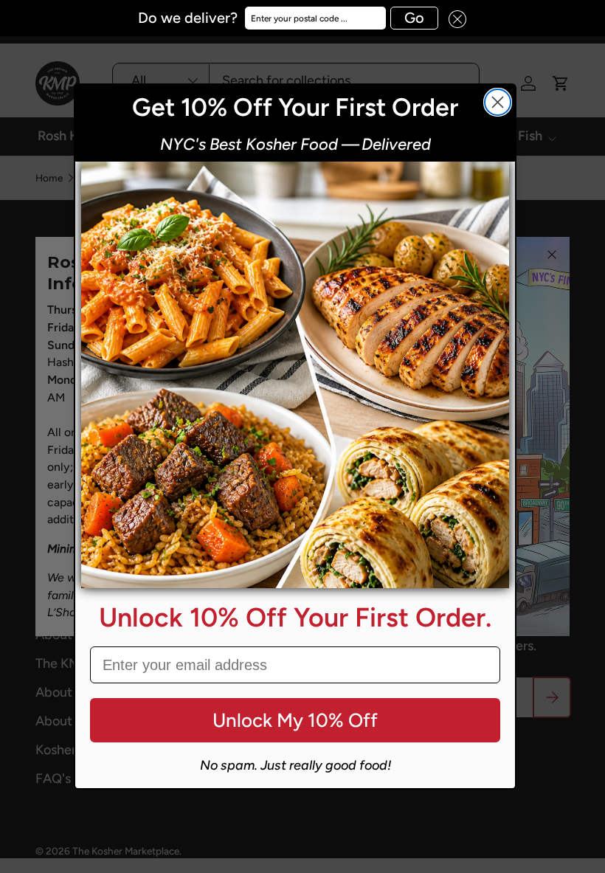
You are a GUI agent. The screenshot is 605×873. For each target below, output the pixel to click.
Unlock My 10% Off (295, 720)
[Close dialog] (498, 102)
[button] (452, 18)
